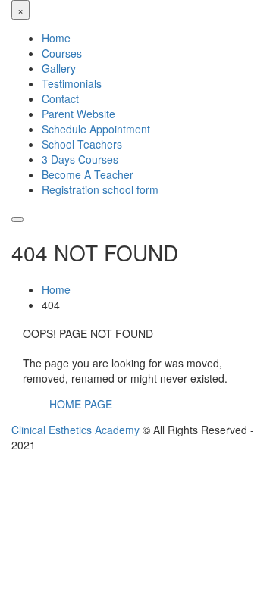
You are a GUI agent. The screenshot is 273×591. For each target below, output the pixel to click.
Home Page (80, 403)
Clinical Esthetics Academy (75, 429)
